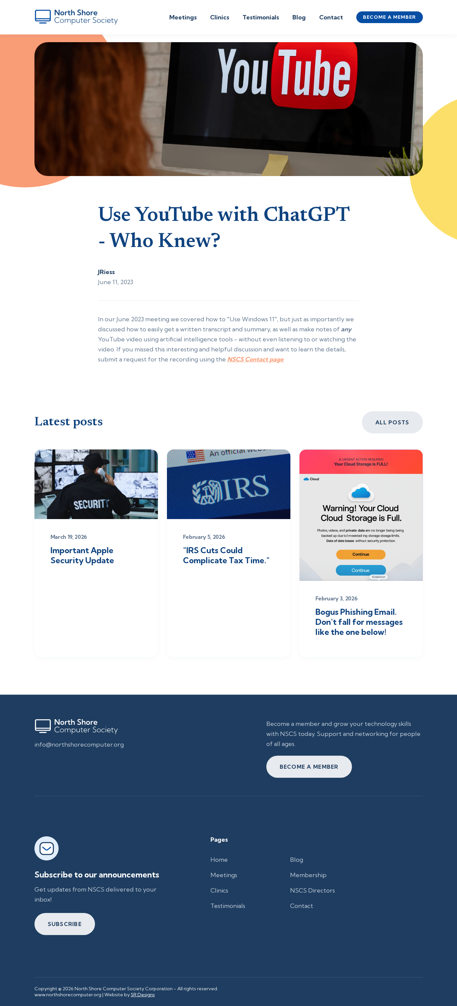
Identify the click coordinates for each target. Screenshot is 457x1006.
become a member (389, 17)
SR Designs (143, 995)
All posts (392, 422)
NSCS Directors (312, 890)
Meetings (183, 17)
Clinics (219, 17)
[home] (76, 17)
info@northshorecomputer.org (79, 744)
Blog (299, 17)
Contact (331, 17)
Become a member (309, 766)
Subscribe (65, 924)
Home (219, 859)
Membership (308, 875)
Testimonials (261, 17)
